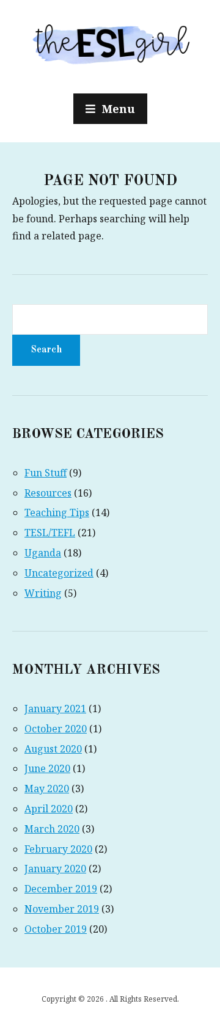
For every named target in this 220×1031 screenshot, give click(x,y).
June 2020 (47, 768)
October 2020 (55, 728)
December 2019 (60, 888)
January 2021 (55, 708)
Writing (43, 593)
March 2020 (51, 829)
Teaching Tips (56, 512)
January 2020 (55, 868)
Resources (48, 493)
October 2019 (55, 929)
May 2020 (46, 788)
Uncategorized (59, 573)
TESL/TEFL (49, 532)
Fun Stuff (45, 472)
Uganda (42, 552)
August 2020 (53, 749)
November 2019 (61, 909)
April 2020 (48, 808)
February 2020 (58, 849)
